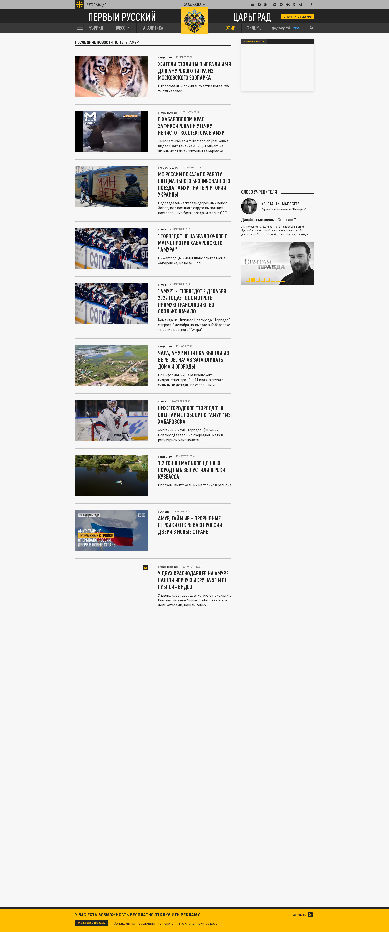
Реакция (164, 511)
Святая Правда (254, 41)
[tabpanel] (277, 263)
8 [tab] (284, 280)
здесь (212, 923)
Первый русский (122, 17)
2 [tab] (253, 280)
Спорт (162, 229)
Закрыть (299, 914)
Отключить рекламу (298, 16)
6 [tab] (274, 280)
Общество (165, 57)
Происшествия (168, 112)
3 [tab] (259, 280)
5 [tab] (269, 280)
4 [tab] (264, 280)
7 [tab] (279, 280)
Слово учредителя (259, 192)
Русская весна (168, 167)
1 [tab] (248, 280)
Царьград (252, 16)
